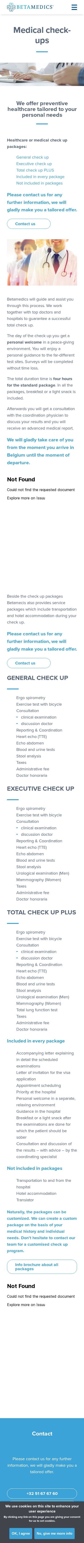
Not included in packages (39, 183)
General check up (32, 157)
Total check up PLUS (35, 170)
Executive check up (34, 163)
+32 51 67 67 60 (42, 1493)
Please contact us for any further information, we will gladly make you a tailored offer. (42, 202)
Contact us (25, 223)
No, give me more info (54, 1533)
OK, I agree (21, 1533)
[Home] (30, 7)
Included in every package (40, 176)
